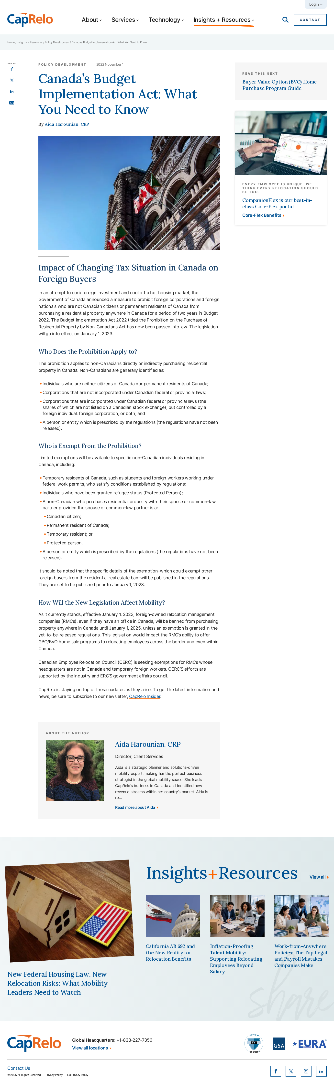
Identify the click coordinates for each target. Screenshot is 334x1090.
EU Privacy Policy (77, 1075)
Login (314, 4)
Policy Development (57, 42)
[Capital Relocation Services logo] (30, 20)
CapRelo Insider (144, 696)
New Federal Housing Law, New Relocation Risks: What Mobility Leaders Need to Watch (57, 983)
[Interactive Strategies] (34, 1043)
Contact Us (18, 1068)
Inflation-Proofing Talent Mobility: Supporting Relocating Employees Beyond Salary (236, 959)
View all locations (90, 1048)
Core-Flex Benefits (261, 215)
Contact (310, 20)
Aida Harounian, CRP (67, 124)
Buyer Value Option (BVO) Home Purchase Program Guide (279, 85)
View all (317, 877)
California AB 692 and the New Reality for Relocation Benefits (170, 952)
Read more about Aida (135, 807)
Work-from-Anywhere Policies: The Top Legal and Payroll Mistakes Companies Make (300, 955)
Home (11, 42)
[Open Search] (285, 20)
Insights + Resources (30, 42)
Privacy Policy (54, 1075)
